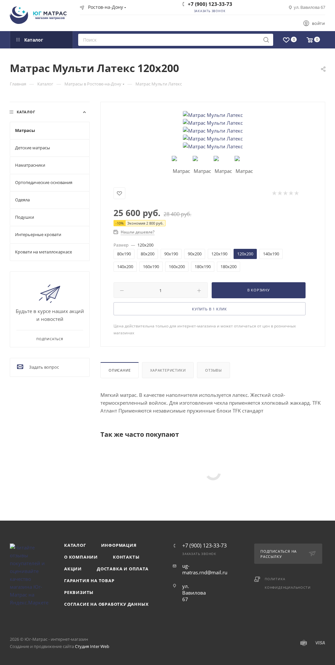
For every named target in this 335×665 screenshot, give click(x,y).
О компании (81, 557)
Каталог (75, 545)
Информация (119, 545)
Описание (120, 370)
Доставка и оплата (123, 569)
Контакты (126, 557)
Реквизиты (79, 592)
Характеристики (167, 370)
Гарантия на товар (89, 580)
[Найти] (266, 40)
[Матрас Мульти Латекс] (213, 115)
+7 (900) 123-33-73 (210, 4)
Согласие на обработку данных (106, 604)
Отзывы (213, 370)
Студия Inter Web (92, 646)
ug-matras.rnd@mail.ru (204, 569)
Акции (73, 569)
